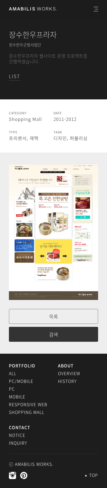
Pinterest (23, 475)
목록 (53, 316)
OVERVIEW (69, 373)
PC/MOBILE (21, 381)
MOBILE (17, 397)
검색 (53, 334)
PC (12, 389)
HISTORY (67, 381)
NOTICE (17, 435)
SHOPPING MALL (26, 412)
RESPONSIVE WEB (28, 404)
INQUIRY (18, 443)
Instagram (12, 475)
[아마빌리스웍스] (33, 9)
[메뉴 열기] (96, 9)
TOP (93, 475)
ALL (12, 373)
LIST (14, 76)
